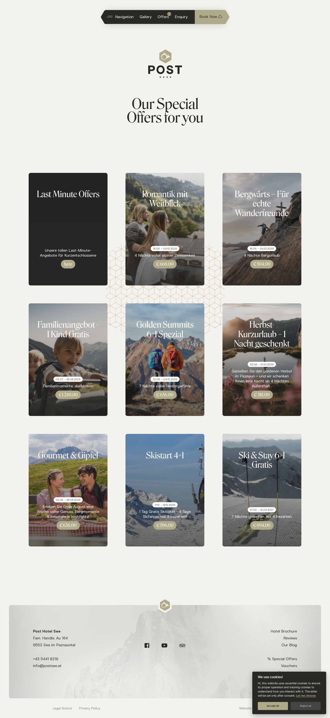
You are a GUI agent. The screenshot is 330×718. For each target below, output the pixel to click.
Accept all (273, 705)
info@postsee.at (47, 665)
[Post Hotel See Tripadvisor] (182, 645)
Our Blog (289, 644)
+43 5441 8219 (45, 658)
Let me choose (306, 695)
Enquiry (181, 16)
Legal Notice (62, 708)
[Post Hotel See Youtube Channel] (164, 645)
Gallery (146, 16)
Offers (164, 16)
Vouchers (289, 665)
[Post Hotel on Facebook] (147, 645)
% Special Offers (282, 658)
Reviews (290, 638)
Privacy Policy (89, 708)
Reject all (305, 705)
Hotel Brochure (284, 631)
